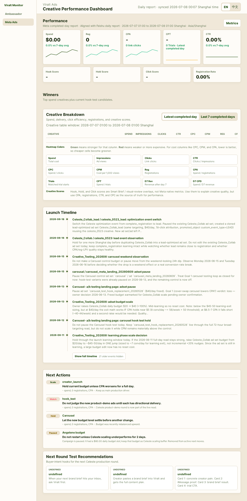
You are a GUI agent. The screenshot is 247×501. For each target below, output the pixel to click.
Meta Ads (11, 22)
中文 (235, 7)
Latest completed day (180, 117)
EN (226, 7)
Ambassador (13, 13)
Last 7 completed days (218, 117)
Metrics (232, 23)
